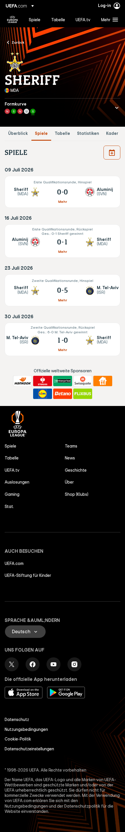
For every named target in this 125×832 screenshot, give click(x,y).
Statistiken (88, 133)
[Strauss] (42, 381)
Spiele (41, 133)
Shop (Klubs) (76, 494)
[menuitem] (35, 19)
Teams (71, 446)
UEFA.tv (12, 470)
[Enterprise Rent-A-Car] (62, 381)
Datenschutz (17, 719)
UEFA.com (14, 563)
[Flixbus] (82, 394)
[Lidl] (42, 394)
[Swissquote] (82, 381)
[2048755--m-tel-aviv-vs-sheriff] (62, 339)
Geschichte (76, 470)
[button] (108, 19)
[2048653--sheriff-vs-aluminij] (62, 192)
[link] (34, 19)
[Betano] (62, 394)
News (70, 458)
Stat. (9, 506)
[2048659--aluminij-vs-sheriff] (62, 241)
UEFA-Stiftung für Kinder (28, 575)
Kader (112, 133)
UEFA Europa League (12, 19)
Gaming (12, 494)
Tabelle (62, 133)
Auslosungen (17, 482)
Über (69, 482)
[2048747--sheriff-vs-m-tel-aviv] (62, 290)
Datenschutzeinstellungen (29, 749)
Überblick (18, 133)
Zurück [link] (18, 42)
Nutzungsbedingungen (26, 729)
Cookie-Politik (18, 739)
